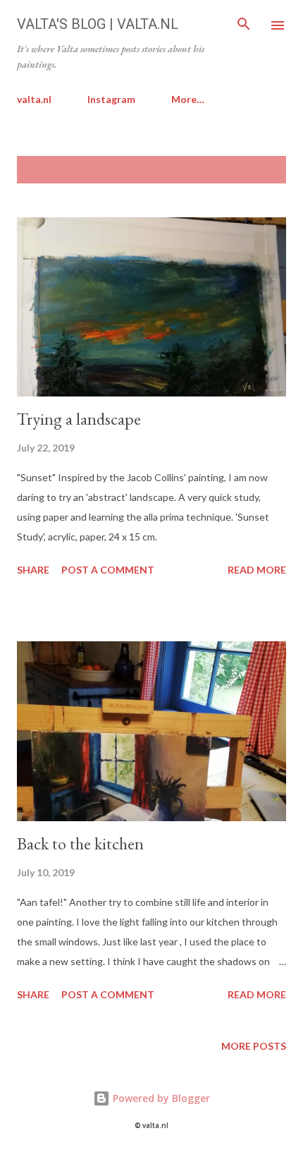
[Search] (243, 25)
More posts (253, 1046)
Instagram (111, 99)
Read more (257, 570)
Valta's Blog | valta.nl (97, 24)
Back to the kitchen (80, 843)
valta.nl (34, 99)
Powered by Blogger (160, 1098)
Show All (249, 169)
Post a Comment (107, 570)
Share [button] (33, 570)
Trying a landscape (79, 419)
